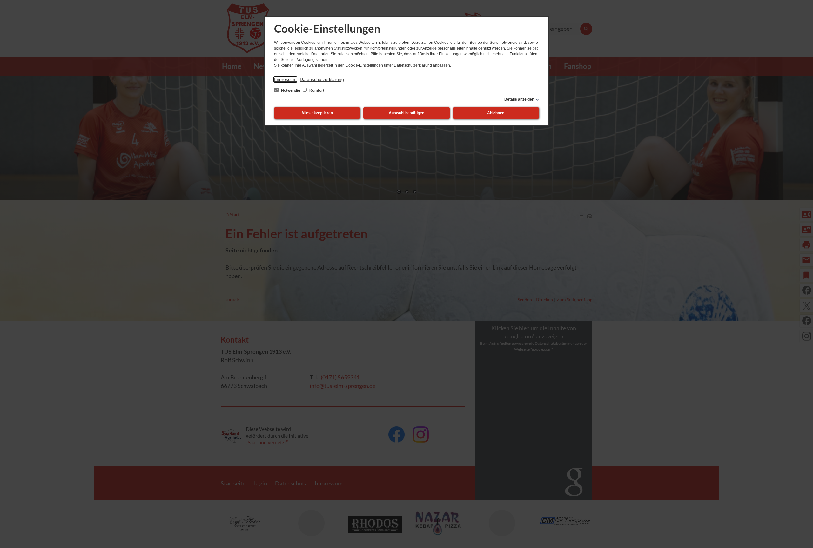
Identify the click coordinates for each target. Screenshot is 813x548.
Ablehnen (495, 113)
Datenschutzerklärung (322, 79)
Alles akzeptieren (317, 113)
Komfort (316, 90)
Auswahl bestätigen (406, 113)
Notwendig (290, 90)
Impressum (285, 79)
